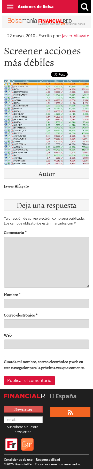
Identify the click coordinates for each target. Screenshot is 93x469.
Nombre (12, 295)
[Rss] (70, 412)
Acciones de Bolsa (35, 6)
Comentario (15, 232)
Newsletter (23, 409)
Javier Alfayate (75, 36)
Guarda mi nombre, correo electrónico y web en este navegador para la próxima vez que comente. (44, 365)
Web (8, 335)
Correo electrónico (21, 315)
